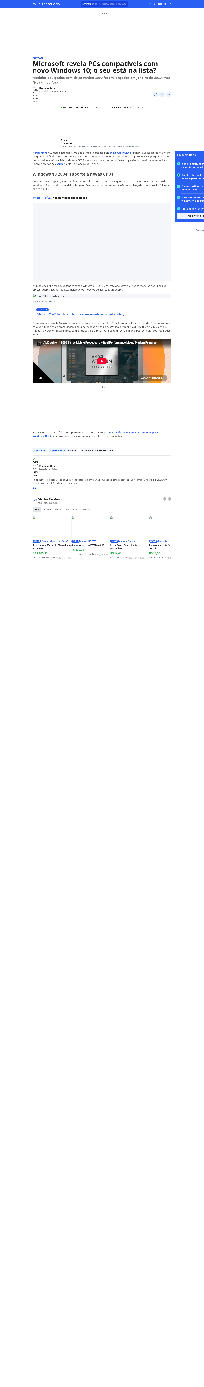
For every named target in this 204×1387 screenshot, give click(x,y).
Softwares (85, 509)
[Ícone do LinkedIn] (170, 4)
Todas (37, 509)
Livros (66, 509)
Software (38, 58)
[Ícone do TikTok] (165, 4)
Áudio (75, 509)
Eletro (58, 509)
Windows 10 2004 (120, 152)
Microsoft (67, 143)
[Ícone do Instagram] (154, 4)
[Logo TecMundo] (49, 4)
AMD (60, 164)
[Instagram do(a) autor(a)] (35, 488)
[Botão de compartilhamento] (155, 94)
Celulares (47, 509)
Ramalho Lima (47, 87)
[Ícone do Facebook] (150, 4)
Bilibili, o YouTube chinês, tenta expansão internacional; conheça (81, 314)
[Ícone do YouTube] (160, 4)
